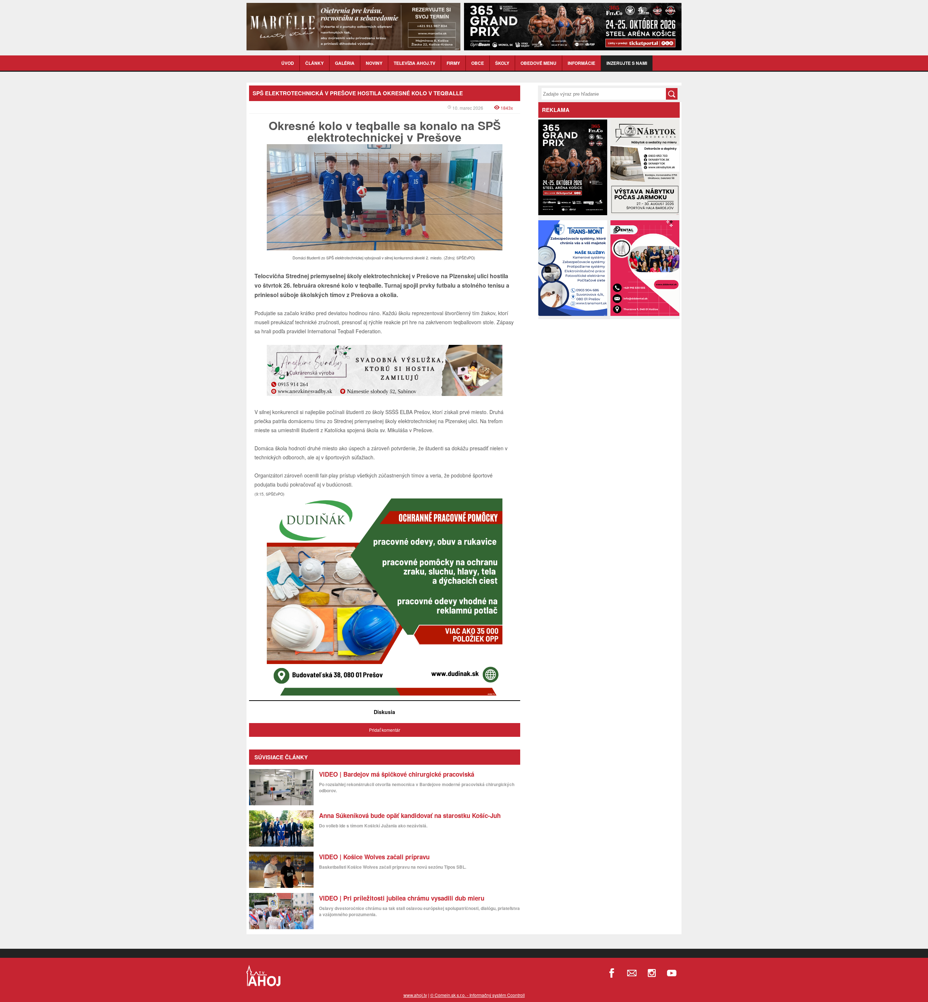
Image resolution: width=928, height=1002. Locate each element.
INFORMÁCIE (581, 63)
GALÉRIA (345, 63)
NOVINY (374, 63)
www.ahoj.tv (415, 995)
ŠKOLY (502, 63)
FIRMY (453, 63)
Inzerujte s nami (626, 63)
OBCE (477, 63)
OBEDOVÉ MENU (538, 63)
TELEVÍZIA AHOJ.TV (414, 63)
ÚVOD (287, 63)
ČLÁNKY (314, 63)
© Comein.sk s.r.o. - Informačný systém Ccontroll (477, 995)
